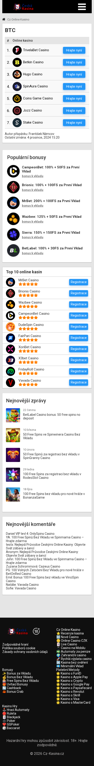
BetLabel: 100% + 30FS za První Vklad (52, 248)
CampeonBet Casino (34, 314)
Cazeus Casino (49, 566)
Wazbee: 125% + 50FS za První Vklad (51, 217)
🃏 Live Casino (66, 644)
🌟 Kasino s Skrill (68, 695)
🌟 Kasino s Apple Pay (72, 677)
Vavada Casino (29, 380)
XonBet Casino (29, 347)
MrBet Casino (28, 280)
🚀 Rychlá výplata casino (74, 659)
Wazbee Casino (30, 302)
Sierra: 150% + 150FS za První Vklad (51, 233)
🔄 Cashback (11, 688)
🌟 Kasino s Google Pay (72, 684)
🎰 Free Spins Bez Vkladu (20, 680)
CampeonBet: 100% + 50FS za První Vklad (50, 169)
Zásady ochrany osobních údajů (25, 652)
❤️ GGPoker (10, 724)
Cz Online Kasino (68, 630)
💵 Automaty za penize (73, 651)
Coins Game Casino (38, 98)
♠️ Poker (8, 721)
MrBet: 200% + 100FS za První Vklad (51, 201)
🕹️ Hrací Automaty (15, 710)
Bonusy (7, 670)
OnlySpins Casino (42, 533)
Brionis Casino (29, 291)
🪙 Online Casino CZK (71, 640)
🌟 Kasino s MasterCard (73, 702)
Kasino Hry (9, 706)
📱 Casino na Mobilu (70, 648)
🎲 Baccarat (11, 728)
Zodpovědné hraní (15, 644)
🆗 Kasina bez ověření (72, 662)
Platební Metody (68, 670)
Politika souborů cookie (18, 648)
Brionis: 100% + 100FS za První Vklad (52, 185)
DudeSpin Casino (31, 325)
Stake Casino (33, 122)
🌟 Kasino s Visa (67, 699)
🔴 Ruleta (9, 713)
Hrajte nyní (74, 50)
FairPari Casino (29, 336)
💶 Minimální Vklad (70, 666)
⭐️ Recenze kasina (70, 633)
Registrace (79, 282)
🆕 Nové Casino (67, 637)
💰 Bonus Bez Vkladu (17, 677)
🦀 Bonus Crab (13, 691)
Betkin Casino (33, 62)
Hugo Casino (32, 74)
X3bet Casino (28, 358)
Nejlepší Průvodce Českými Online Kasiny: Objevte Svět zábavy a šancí (42, 553)
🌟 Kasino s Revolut (70, 691)
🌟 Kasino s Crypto (69, 680)
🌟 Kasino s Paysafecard (74, 688)
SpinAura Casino (35, 86)
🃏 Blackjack (11, 717)
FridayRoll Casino (31, 369)
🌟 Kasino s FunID (68, 673)
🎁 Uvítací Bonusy (15, 684)
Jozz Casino (32, 110)
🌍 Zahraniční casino (71, 655)
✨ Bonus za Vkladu (16, 673)
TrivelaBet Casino (36, 50)
